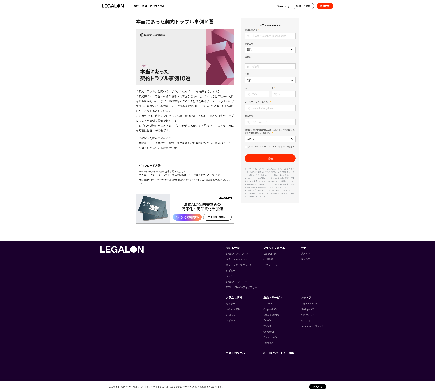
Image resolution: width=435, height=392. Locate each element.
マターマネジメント (236, 259)
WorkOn (267, 326)
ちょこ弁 (305, 320)
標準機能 (268, 259)
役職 (247, 74)
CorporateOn (270, 309)
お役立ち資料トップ (157, 13)
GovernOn (269, 331)
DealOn (267, 320)
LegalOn (268, 303)
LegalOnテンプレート (237, 281)
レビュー (231, 270)
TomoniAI (268, 342)
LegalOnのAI (270, 253)
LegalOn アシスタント (238, 253)
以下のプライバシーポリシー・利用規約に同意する (271, 146)
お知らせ (231, 314)
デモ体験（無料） (217, 217)
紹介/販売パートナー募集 (278, 353)
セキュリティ (270, 264)
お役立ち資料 (233, 309)
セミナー (231, 303)
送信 (270, 158)
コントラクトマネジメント (240, 264)
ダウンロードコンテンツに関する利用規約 (262, 193)
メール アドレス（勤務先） (257, 102)
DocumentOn (270, 337)
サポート (231, 320)
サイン (229, 276)
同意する (317, 386)
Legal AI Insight (309, 303)
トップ (139, 13)
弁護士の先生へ (235, 353)
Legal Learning (271, 314)
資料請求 (325, 6)
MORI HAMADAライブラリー (241, 287)
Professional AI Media (312, 326)
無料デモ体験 (303, 6)
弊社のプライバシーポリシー (260, 190)
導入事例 (305, 253)
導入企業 (305, 259)
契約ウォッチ (308, 314)
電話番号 (249, 116)
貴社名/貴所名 (251, 30)
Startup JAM (307, 309)
